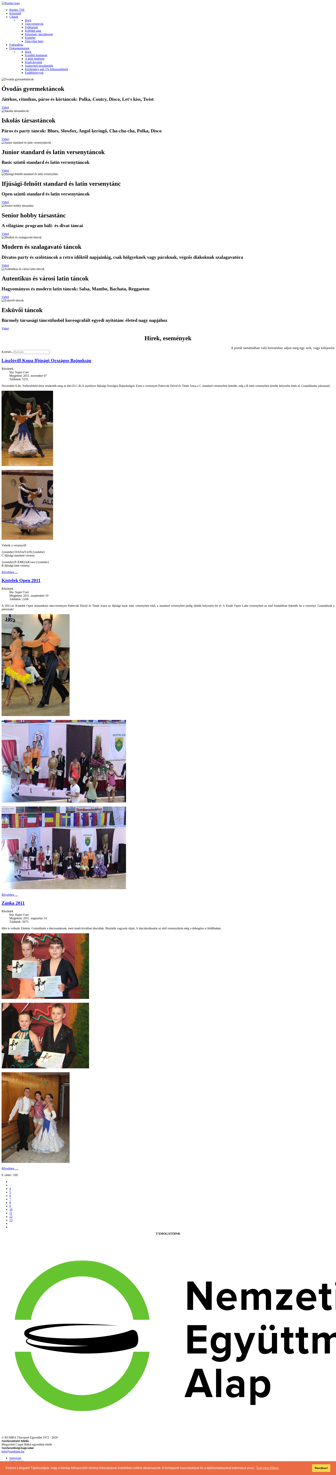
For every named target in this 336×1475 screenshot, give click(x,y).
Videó (5, 107)
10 (10, 1209)
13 (10, 1220)
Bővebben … (10, 572)
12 (10, 1216)
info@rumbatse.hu (13, 1451)
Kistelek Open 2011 (21, 580)
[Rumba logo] (11, 3)
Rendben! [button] (321, 1468)
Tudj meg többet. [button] (267, 1468)
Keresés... (8, 351)
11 (10, 1213)
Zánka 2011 (13, 902)
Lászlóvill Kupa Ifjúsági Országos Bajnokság (46, 360)
